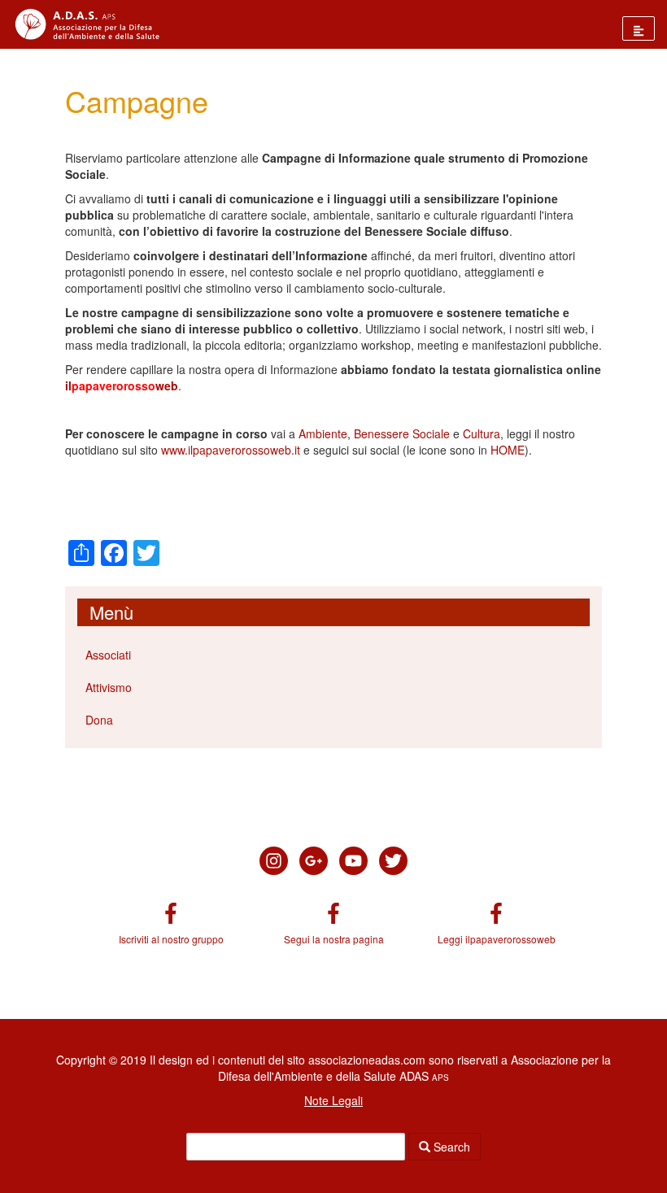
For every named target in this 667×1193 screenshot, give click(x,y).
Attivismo (108, 687)
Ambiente (323, 433)
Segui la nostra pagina (334, 939)
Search (450, 1147)
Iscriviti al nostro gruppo (171, 939)
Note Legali (333, 1100)
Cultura (481, 433)
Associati (108, 655)
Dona (99, 720)
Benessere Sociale (402, 433)
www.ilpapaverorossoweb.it (230, 450)
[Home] (81, 24)
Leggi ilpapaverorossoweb (497, 939)
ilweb (121, 385)
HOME (507, 450)
